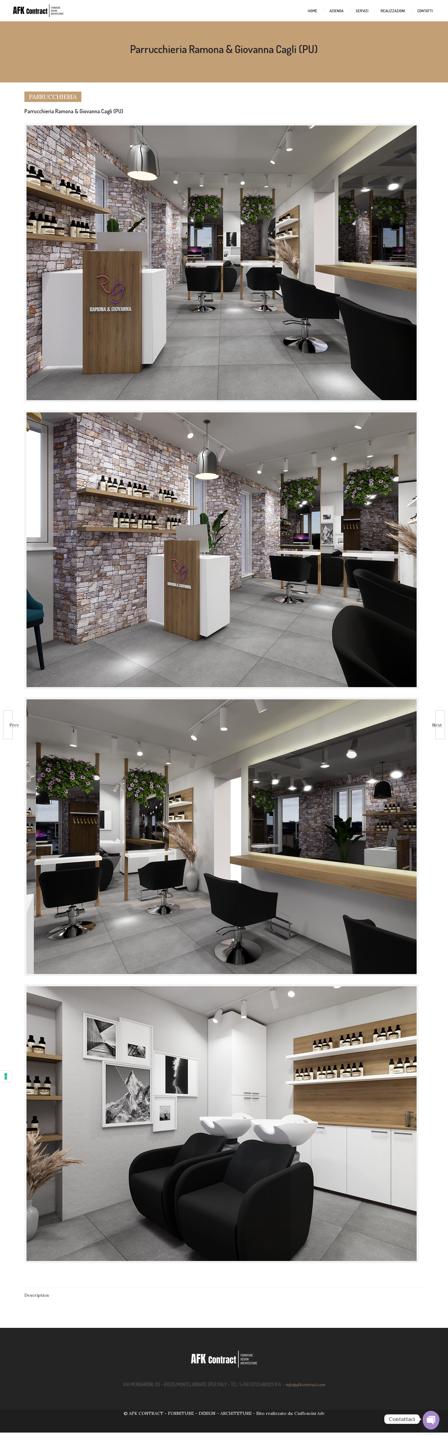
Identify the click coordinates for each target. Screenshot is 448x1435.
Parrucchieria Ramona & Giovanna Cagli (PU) (73, 111)
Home (312, 10)
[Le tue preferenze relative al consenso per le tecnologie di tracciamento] (6, 1076)
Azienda (336, 10)
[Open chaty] (431, 1419)
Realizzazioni (393, 10)
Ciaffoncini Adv (309, 1413)
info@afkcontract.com (305, 1384)
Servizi (362, 10)
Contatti (425, 10)
